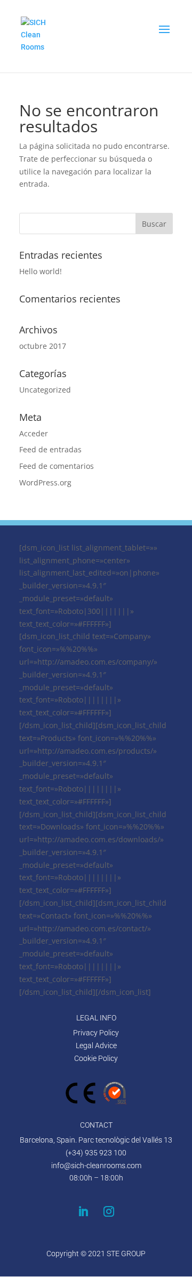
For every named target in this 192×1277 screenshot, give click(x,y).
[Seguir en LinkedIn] (83, 1211)
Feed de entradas (50, 449)
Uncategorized (45, 390)
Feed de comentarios (56, 466)
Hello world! (40, 271)
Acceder (33, 433)
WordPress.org (45, 482)
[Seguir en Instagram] (108, 1211)
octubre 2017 (42, 346)
